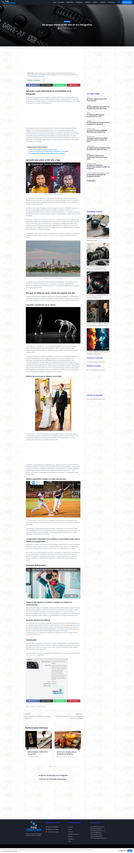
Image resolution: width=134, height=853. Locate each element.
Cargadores (71, 839)
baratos (34, 632)
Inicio (54, 2)
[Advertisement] (53, 61)
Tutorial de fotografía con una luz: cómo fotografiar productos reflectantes (69, 716)
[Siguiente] (79, 748)
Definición (38, 706)
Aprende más (41, 76)
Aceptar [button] (129, 850)
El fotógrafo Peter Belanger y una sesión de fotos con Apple (47, 153)
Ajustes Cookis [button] (122, 850)
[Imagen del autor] (58, 28)
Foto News (63, 28)
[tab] (50, 766)
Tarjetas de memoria (73, 834)
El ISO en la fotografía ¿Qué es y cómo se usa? (43, 149)
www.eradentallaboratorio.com (98, 838)
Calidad (33, 706)
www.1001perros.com (96, 834)
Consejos (65, 756)
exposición (42, 134)
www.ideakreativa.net (96, 828)
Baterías (70, 836)
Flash (69, 841)
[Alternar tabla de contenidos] (42, 80)
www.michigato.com (95, 832)
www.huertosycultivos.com (97, 830)
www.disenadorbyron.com (97, 826)
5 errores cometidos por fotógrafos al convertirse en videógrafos (37, 716)
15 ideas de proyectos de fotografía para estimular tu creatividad (48, 151)
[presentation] (38, 740)
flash (66, 630)
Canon (48, 213)
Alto (28, 706)
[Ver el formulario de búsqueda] (119, 2)
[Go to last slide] (27, 748)
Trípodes (70, 831)
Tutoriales (67, 21)
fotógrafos (35, 97)
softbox (29, 632)
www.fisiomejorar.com (96, 836)
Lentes (70, 829)
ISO (44, 706)
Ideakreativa (127, 2)
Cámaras (70, 827)
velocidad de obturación (62, 134)
